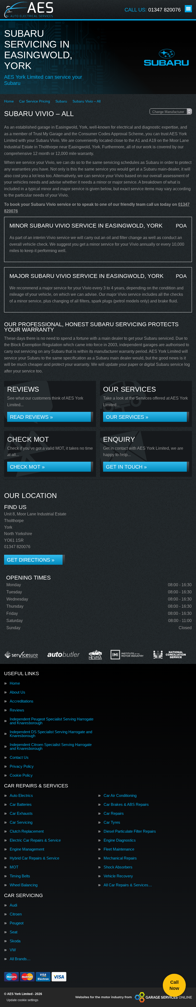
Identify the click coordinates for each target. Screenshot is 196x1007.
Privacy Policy (22, 766)
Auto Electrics (21, 795)
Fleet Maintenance (119, 849)
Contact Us (19, 757)
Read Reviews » (31, 417)
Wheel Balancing (24, 885)
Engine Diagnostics (120, 840)
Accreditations (21, 701)
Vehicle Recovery (118, 876)
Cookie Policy (21, 775)
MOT (14, 867)
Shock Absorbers (118, 867)
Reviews (17, 710)
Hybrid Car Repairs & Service (34, 858)
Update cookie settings (22, 1000)
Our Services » (127, 417)
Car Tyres (112, 822)
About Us (17, 692)
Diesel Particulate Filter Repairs (130, 831)
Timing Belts (20, 876)
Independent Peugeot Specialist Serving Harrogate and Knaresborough (51, 721)
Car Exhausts (21, 813)
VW (13, 950)
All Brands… (20, 959)
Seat (13, 932)
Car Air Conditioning (120, 795)
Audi (13, 905)
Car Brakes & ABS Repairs (126, 804)
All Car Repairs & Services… (128, 885)
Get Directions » (30, 560)
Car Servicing (21, 822)
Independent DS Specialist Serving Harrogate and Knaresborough (51, 734)
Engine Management (27, 849)
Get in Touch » (126, 467)
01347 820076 (153, 10)
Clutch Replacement (27, 831)
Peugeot (16, 923)
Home (15, 683)
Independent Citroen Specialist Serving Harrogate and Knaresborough (51, 746)
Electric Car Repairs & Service (35, 840)
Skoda (15, 941)
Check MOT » (27, 467)
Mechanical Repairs (120, 858)
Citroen (16, 914)
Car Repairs (114, 813)
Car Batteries (21, 804)
